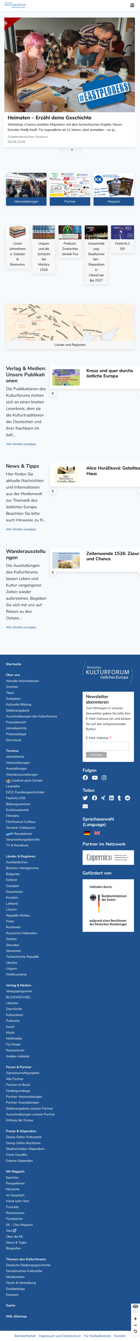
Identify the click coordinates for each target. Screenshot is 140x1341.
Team (10, 693)
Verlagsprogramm (19, 991)
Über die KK (14, 1236)
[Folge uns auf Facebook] (86, 777)
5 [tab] (77, 150)
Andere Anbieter (18, 1056)
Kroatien (12, 897)
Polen (10, 921)
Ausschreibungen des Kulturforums (31, 716)
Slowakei (12, 945)
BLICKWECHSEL (18, 997)
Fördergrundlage (18, 1091)
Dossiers (12, 1294)
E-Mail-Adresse (99, 738)
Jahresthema (15, 756)
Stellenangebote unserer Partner (29, 1108)
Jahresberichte (16, 728)
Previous (53, 393)
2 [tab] (65, 150)
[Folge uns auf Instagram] (105, 777)
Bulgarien (13, 874)
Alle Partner (14, 1079)
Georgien (12, 886)
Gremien (12, 687)
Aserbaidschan (17, 862)
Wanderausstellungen (22, 774)
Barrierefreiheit (25, 1336)
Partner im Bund (18, 1085)
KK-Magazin (15, 1171)
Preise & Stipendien (21, 1131)
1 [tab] (61, 150)
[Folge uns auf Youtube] (96, 777)
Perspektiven (15, 1183)
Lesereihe (13, 786)
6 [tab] (81, 150)
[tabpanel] (70, 84)
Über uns (13, 675)
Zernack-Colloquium (20, 827)
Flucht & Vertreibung (21, 1283)
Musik (10, 1032)
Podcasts (13, 1021)
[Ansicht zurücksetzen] (135, 1332)
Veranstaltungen (18, 762)
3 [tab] (69, 150)
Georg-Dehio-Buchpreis (23, 1143)
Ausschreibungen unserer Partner (30, 1114)
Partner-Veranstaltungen (24, 1096)
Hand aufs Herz (17, 1201)
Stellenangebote (17, 710)
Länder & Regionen (21, 856)
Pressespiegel (16, 734)
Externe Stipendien (19, 1161)
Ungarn (11, 968)
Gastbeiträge (15, 1289)
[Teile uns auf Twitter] (86, 798)
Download (13, 740)
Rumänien (13, 927)
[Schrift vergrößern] (135, 1319)
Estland (11, 880)
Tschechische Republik (22, 956)
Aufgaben (13, 698)
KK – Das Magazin (19, 1225)
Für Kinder (13, 1044)
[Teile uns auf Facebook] (95, 798)
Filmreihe (12, 816)
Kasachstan (14, 891)
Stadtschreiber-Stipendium (25, 1149)
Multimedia (14, 1038)
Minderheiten (15, 1277)
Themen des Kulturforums (26, 1259)
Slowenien (13, 951)
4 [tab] (73, 150)
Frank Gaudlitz (16, 1154)
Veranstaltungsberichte (23, 839)
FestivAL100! (16, 798)
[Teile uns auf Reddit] (128, 798)
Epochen (12, 1177)
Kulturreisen (14, 1015)
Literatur (12, 1003)
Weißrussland (16, 974)
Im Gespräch (15, 1195)
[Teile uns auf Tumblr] (120, 798)
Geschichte (14, 1009)
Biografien (13, 1248)
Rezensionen (15, 1050)
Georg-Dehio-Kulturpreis (24, 1137)
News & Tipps (16, 1242)
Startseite (13, 664)
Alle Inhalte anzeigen (21, 444)
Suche (10, 1305)
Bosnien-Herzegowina (22, 868)
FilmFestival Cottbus (21, 822)
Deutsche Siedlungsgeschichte (28, 1265)
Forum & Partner (19, 1067)
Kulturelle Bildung (18, 704)
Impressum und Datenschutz (60, 1336)
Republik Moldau (18, 915)
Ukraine (11, 962)
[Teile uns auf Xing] (104, 798)
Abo (9, 1230)
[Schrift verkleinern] (135, 1325)
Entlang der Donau (19, 1120)
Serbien (11, 939)
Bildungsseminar (18, 804)
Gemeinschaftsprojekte (22, 1073)
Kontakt (120, 1336)
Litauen (11, 909)
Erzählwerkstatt (17, 810)
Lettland (12, 903)
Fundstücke (14, 1219)
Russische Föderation (21, 933)
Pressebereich (16, 722)
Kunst (10, 1027)
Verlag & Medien (18, 985)
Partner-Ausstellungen (22, 1102)
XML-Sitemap (16, 1316)
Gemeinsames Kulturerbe (24, 1271)
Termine (12, 751)
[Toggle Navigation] (132, 5)
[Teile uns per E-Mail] (86, 806)
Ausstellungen (16, 768)
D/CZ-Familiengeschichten (25, 792)
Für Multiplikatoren (97, 1336)
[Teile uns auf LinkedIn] (112, 798)
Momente (13, 1189)
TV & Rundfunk (17, 845)
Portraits (12, 1207)
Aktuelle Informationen (22, 681)
